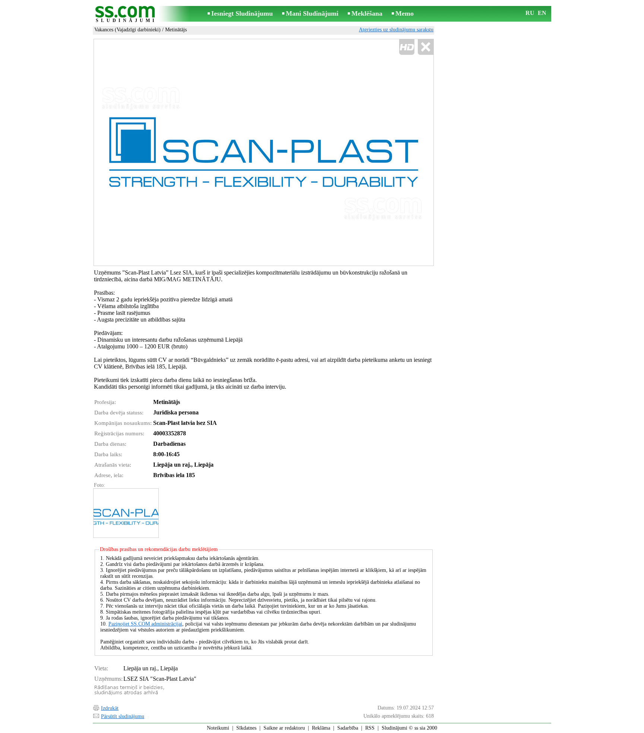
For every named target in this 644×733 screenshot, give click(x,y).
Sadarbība (347, 728)
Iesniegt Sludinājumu (242, 13)
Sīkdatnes (246, 728)
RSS (370, 728)
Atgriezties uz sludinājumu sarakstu (396, 29)
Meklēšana (366, 13)
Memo (404, 13)
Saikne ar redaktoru (284, 728)
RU (529, 13)
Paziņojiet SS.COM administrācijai (145, 624)
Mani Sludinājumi (312, 13)
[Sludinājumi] (126, 14)
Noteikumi (218, 728)
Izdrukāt (110, 708)
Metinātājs (176, 29)
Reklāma (321, 728)
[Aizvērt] (425, 47)
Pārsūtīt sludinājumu (122, 716)
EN (542, 13)
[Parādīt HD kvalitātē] (264, 152)
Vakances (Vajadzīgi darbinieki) (127, 29)
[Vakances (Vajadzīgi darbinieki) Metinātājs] (125, 513)
